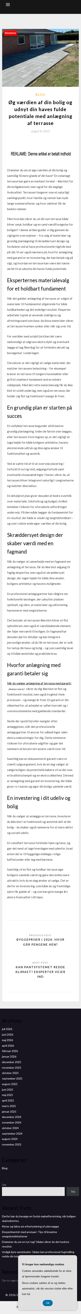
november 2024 (11, 1122)
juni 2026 (7, 1034)
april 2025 (8, 1100)
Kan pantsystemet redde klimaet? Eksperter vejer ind (40, 972)
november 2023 (11, 1144)
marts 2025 (9, 1106)
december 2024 (11, 1117)
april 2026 (8, 1045)
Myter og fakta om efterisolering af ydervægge (30, 1226)
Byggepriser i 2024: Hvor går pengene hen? (40, 942)
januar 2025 (9, 1111)
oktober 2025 (10, 1073)
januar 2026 (9, 1056)
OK (48, 1302)
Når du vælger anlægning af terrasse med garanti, (39, 683)
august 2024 (9, 1139)
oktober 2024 (10, 1128)
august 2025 (9, 1084)
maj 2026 (7, 1040)
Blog (40, 94)
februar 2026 (10, 1051)
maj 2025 (7, 1095)
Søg (4, 1184)
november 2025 (11, 1067)
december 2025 (11, 1062)
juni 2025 (7, 1089)
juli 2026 (7, 1029)
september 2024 (12, 1133)
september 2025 (12, 1078)
